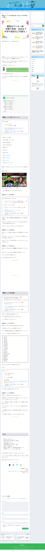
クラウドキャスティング (11, 236)
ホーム (4, 551)
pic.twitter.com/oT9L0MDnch (9, 129)
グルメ (33, 63)
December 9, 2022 (12, 132)
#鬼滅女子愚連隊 (24, 381)
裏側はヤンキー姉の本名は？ (9, 104)
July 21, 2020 (11, 214)
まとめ (5, 111)
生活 (32, 69)
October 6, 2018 (11, 310)
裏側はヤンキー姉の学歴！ (8, 106)
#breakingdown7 (14, 128)
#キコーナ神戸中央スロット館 (15, 381)
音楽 (32, 71)
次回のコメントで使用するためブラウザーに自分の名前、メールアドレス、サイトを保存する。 (15, 526)
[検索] (43, 26)
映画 (32, 67)
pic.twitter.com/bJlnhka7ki (9, 382)
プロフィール (22, 551)
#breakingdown (19, 128)
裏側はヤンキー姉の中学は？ (9, 108)
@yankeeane (8, 155)
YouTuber (27, 468)
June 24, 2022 (11, 385)
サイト (3, 521)
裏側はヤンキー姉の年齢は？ (9, 102)
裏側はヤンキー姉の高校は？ (9, 109)
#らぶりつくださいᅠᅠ (17, 210)
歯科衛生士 (26, 471)
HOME (23, 545)
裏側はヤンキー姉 (9, 162)
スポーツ (33, 65)
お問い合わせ (13, 551)
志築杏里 (22, 471)
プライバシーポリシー (31, 551)
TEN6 (9, 471)
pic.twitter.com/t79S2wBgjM (8, 307)
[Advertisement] (15, 49)
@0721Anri (7, 157)
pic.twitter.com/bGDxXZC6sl (9, 211)
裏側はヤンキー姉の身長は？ (9, 103)
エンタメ (33, 61)
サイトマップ (40, 551)
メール (3, 517)
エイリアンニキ (17, 471)
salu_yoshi (7, 160)
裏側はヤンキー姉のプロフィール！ (9, 100)
